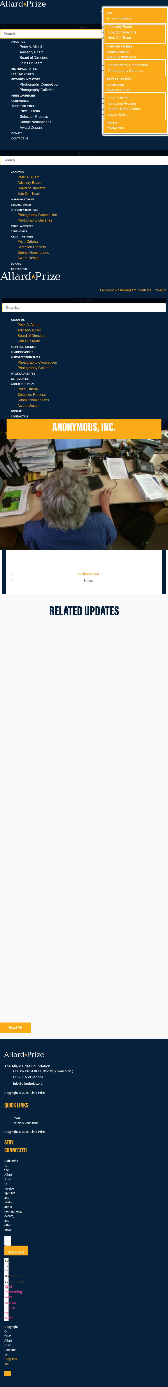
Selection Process (34, 116)
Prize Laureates (23, 95)
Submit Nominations (35, 122)
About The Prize (22, 236)
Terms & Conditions (26, 1123)
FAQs (17, 1117)
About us (17, 172)
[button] (84, 21)
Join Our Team (31, 63)
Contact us (19, 138)
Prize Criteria (30, 111)
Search (84, 27)
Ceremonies (20, 100)
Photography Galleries (37, 90)
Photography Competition (39, 84)
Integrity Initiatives (24, 210)
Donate (16, 133)
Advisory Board (32, 52)
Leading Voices (22, 74)
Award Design (31, 127)
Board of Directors (34, 58)
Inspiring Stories (24, 68)
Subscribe (16, 1252)
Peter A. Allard (31, 47)
